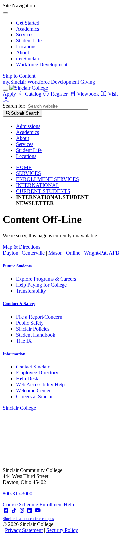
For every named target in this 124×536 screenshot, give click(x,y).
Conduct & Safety (19, 303)
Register (60, 94)
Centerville (33, 253)
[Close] (5, 13)
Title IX (24, 341)
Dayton (10, 253)
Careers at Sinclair (35, 396)
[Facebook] (6, 510)
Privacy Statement (24, 530)
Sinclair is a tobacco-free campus (28, 518)
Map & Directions (21, 247)
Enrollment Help (56, 504)
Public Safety (30, 323)
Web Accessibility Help (40, 384)
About (22, 52)
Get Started (27, 23)
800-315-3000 (17, 493)
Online (73, 253)
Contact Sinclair (32, 366)
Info (14, 353)
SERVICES (28, 173)
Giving (87, 82)
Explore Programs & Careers (46, 279)
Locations (26, 46)
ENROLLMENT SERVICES (47, 179)
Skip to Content (19, 76)
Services (24, 34)
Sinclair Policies (32, 329)
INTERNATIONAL (37, 185)
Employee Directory (37, 372)
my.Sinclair (27, 58)
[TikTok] (14, 510)
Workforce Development (41, 64)
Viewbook (88, 94)
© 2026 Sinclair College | (40, 527)
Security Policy (62, 530)
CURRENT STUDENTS (43, 191)
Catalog (34, 94)
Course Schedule (21, 504)
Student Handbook (35, 335)
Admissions (28, 126)
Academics (27, 29)
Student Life (29, 40)
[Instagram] (22, 510)
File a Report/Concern (39, 317)
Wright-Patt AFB (101, 253)
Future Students (17, 265)
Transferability (31, 291)
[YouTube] (37, 510)
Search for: (14, 106)
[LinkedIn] (29, 510)
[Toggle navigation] (5, 90)
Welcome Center (33, 390)
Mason (55, 253)
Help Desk (27, 378)
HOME (24, 167)
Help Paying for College (41, 285)
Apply (10, 94)
